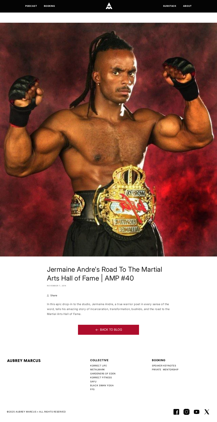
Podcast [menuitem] (31, 6)
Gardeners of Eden (103, 373)
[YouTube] (196, 411)
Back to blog (111, 329)
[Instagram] (186, 411)
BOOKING (158, 360)
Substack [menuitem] (169, 6)
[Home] (109, 5)
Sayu (93, 381)
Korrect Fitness (101, 377)
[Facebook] (176, 411)
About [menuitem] (187, 6)
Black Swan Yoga (102, 385)
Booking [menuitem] (49, 6)
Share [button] (53, 295)
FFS (92, 389)
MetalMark (97, 369)
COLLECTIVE (99, 360)
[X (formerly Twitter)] (206, 411)
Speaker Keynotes (164, 365)
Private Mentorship (165, 369)
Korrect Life (98, 365)
